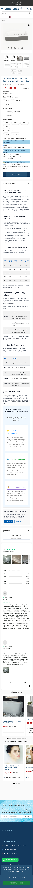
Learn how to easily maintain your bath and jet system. (20, 384)
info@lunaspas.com (10, 850)
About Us (18, 521)
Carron (3, 20)
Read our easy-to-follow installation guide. (19, 379)
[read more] (21, 242)
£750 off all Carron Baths (16, 1)
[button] (7, 559)
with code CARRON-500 (16, 2)
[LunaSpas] (15, 9)
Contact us (9, 521)
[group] (16, 549)
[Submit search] (29, 13)
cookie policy (21, 871)
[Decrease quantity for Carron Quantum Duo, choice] (4, 174)
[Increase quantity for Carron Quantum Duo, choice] (28, 174)
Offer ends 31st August (16, 4)
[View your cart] (31, 9)
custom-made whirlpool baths (11, 338)
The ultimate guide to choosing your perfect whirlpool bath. (20, 362)
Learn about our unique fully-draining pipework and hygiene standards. (20, 373)
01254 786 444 (8, 846)
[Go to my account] (28, 9)
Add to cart (16, 174)
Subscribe (28, 817)
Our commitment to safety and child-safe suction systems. (20, 368)
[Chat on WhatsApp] (16, 860)
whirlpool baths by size (13, 287)
